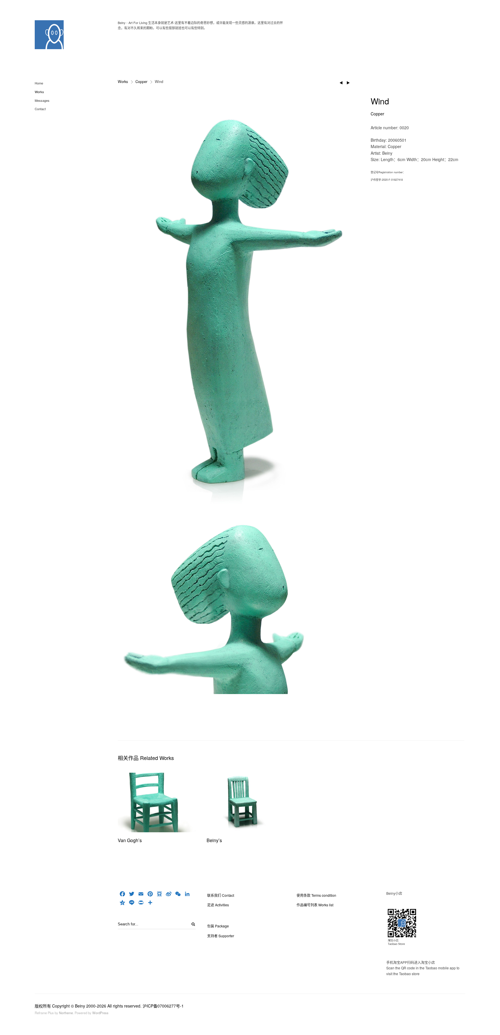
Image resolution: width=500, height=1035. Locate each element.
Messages (42, 100)
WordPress (100, 1012)
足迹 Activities (218, 904)
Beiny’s (214, 840)
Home (39, 83)
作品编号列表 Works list (315, 904)
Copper (141, 81)
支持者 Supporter (220, 935)
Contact (40, 108)
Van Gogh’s (130, 840)
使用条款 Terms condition (316, 895)
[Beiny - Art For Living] (49, 34)
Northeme (66, 1012)
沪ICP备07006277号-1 (163, 1006)
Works (39, 91)
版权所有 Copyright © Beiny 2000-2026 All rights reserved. (89, 1006)
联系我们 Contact (220, 895)
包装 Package (218, 925)
